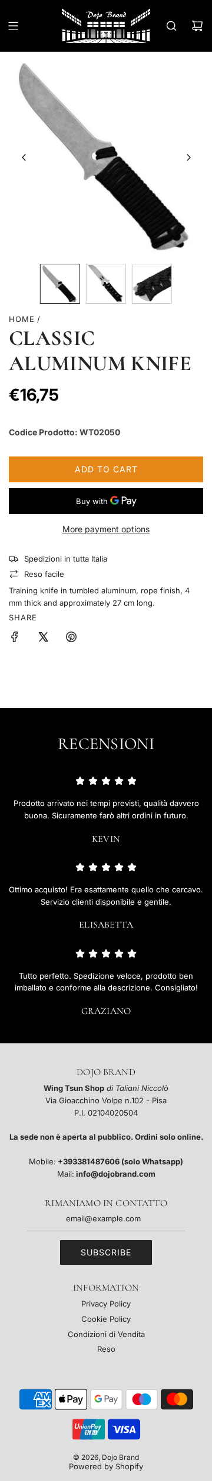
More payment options (106, 529)
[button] (24, 157)
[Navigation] (13, 26)
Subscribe (106, 1252)
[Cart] (197, 26)
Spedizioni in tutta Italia (65, 558)
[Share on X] (43, 638)
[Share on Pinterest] (71, 638)
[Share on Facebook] (15, 638)
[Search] (171, 26)
